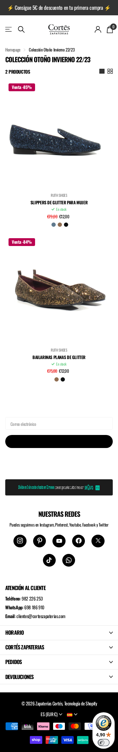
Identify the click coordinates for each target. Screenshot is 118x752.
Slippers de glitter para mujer (59, 203)
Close (59, 633)
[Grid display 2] (110, 71)
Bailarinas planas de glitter (59, 357)
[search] (21, 29)
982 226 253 (32, 598)
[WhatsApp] (68, 560)
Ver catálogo (9, 29)
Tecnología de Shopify (80, 703)
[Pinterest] (39, 541)
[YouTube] (58, 541)
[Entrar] (98, 29)
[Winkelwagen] (110, 29)
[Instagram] (19, 541)
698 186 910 (34, 607)
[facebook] (78, 541)
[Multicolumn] (59, 486)
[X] (97, 541)
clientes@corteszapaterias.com (41, 616)
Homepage (12, 49)
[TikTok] (49, 560)
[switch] (103, 742)
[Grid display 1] (102, 71)
